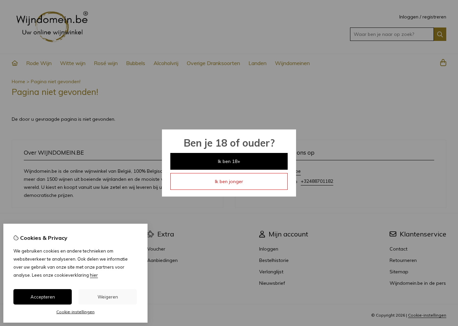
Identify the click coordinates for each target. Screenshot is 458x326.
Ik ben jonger (229, 181)
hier (94, 275)
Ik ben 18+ (229, 161)
